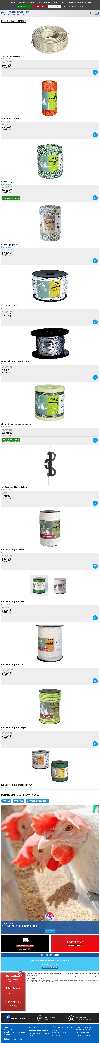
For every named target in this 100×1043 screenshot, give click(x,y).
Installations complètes (39, 1033)
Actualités (56, 1035)
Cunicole (18, 801)
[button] (91, 13)
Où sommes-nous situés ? (62, 1027)
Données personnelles (84, 1035)
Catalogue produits (38, 1030)
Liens (31, 1036)
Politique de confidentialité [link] (73, 7)
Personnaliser (54, 7)
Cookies (78, 1038)
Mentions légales (82, 1032)
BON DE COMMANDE (49, 968)
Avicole (6, 801)
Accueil (32, 1027)
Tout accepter (24, 7)
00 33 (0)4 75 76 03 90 (17, 1039)
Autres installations (37, 801)
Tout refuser (40, 7)
